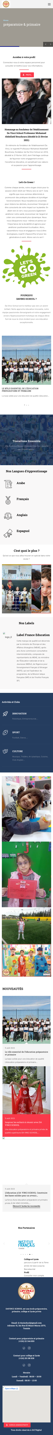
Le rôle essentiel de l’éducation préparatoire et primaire (20, 389)
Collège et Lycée (31, 1259)
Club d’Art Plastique (26, 795)
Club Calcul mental (26, 861)
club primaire (26, 799)
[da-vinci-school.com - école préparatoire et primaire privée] (6, 4)
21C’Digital (37, 1430)
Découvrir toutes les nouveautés (26, 1206)
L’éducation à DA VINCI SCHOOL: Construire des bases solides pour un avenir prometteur (26, 1195)
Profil (26, 1272)
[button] (24, 405)
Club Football (26, 927)
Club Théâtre (26, 963)
